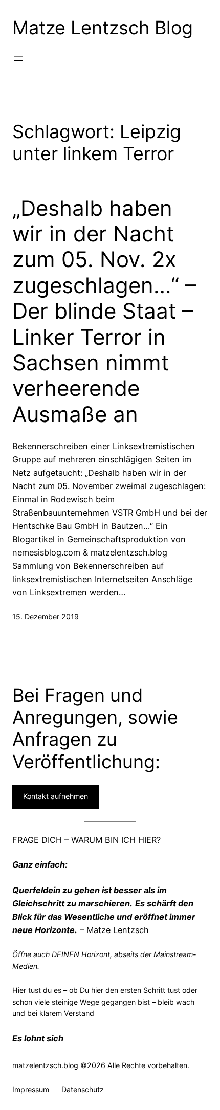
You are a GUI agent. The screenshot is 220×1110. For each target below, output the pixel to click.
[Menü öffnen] (18, 59)
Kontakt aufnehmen (55, 796)
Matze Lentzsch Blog (102, 27)
